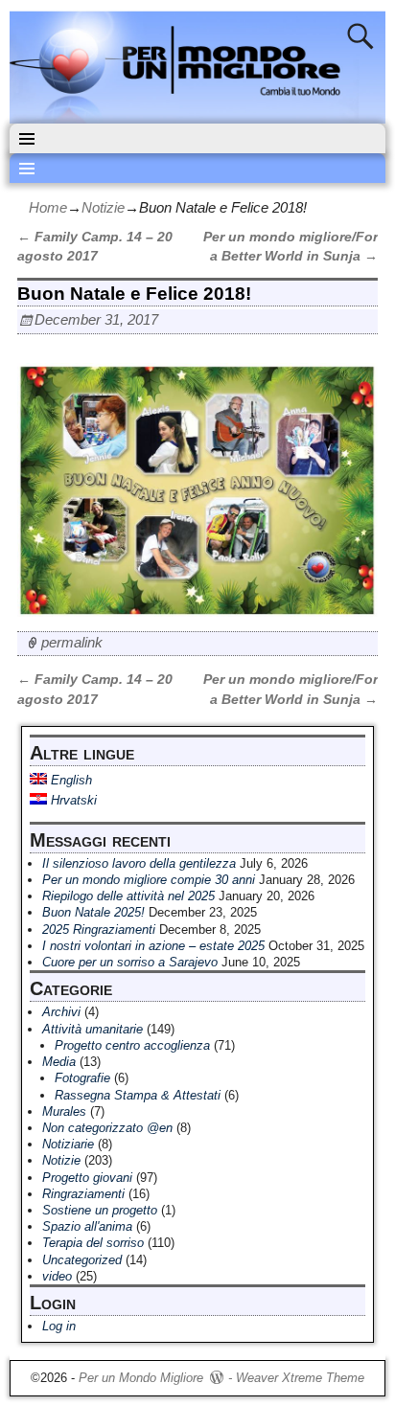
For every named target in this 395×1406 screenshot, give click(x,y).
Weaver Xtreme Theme (300, 1378)
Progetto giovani (87, 1177)
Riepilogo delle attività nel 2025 (128, 896)
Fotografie (82, 1078)
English (69, 780)
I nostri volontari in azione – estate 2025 (153, 946)
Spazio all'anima (87, 1226)
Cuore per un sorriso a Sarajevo (130, 962)
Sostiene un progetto (99, 1210)
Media (59, 1061)
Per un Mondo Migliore (141, 1378)
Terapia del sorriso (93, 1243)
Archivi (61, 1012)
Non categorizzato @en (107, 1128)
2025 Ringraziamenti (98, 929)
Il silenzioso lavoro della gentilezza (139, 863)
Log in (59, 1326)
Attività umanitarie (92, 1029)
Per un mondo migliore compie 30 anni (148, 880)
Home (48, 207)
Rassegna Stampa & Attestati (138, 1095)
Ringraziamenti (83, 1194)
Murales (64, 1111)
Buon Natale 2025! (93, 912)
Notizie (103, 207)
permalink (72, 642)
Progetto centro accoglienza (132, 1045)
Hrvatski (72, 800)
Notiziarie (68, 1144)
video (57, 1276)
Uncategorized (82, 1260)
